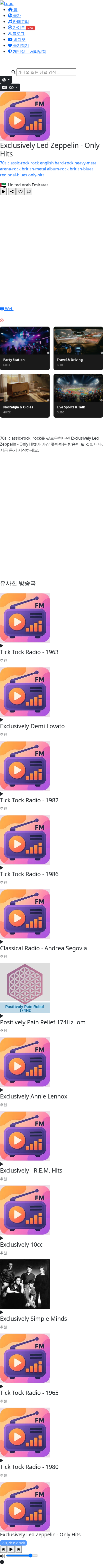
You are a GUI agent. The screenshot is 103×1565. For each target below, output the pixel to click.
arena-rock (11, 169)
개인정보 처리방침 (29, 51)
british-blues (82, 169)
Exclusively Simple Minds (33, 1319)
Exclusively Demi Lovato (32, 726)
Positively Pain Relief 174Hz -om (43, 1022)
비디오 (19, 39)
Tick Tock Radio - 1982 (29, 800)
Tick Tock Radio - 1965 (29, 1393)
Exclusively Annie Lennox (33, 1096)
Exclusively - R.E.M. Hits (31, 1170)
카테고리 (20, 21)
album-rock (58, 169)
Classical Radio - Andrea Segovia (43, 948)
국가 (16, 15)
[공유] (12, 191)
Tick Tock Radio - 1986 (29, 874)
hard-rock (64, 163)
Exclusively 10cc (21, 1244)
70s (4, 163)
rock (35, 163)
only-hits (36, 175)
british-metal (34, 169)
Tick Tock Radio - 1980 (29, 1467)
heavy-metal (86, 163)
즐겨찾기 (20, 45)
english (47, 163)
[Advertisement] (51, 249)
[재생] (3, 191)
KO (11, 87)
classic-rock (19, 163)
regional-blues (14, 175)
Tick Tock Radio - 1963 (29, 652)
